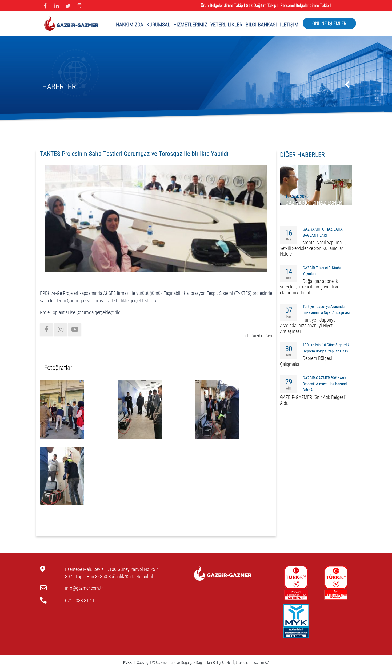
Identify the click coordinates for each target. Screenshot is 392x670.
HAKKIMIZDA (129, 24)
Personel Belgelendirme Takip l (306, 5)
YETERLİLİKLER (226, 24)
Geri (268, 335)
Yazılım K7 (261, 662)
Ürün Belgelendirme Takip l (223, 5)
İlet (246, 335)
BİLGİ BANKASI (261, 24)
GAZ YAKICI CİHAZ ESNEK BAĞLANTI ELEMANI (313, 206)
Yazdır (257, 335)
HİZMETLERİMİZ (190, 24)
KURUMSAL (158, 24)
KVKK (128, 662)
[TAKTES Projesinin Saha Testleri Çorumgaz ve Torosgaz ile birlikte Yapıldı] (156, 218)
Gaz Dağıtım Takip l (262, 5)
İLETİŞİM (289, 24)
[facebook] (46, 329)
